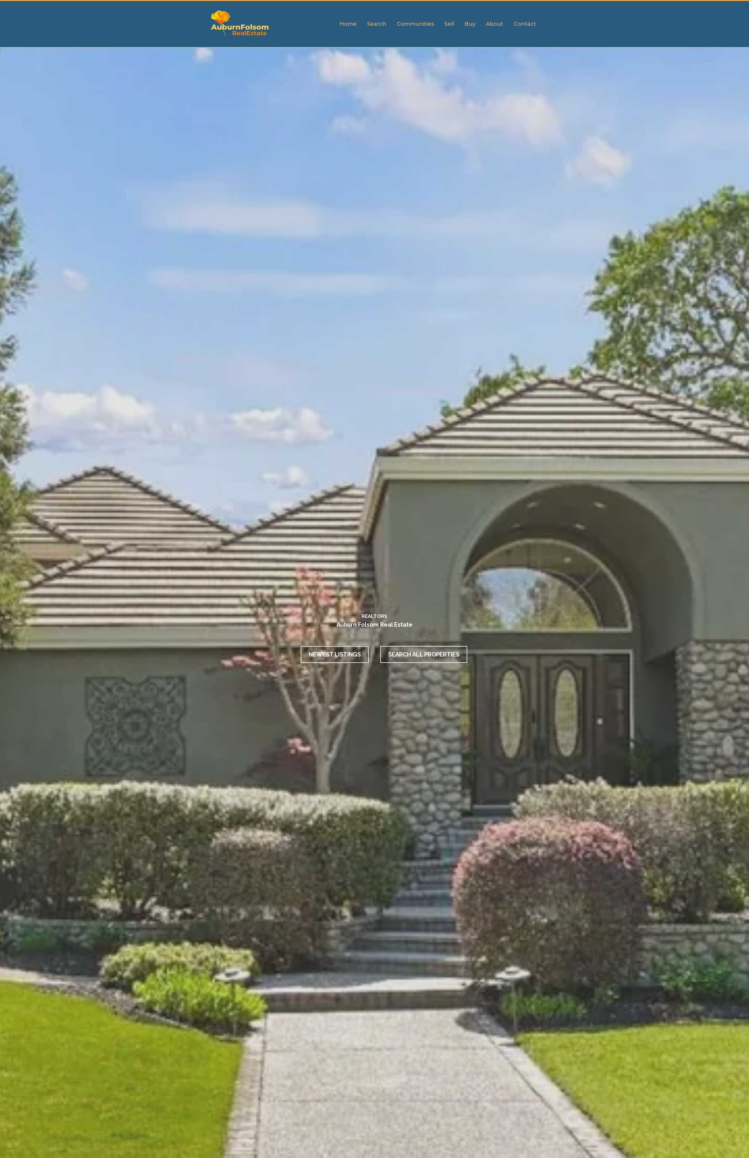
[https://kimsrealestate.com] (241, 24)
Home (348, 24)
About (494, 24)
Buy (470, 24)
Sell (449, 24)
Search (376, 24)
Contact (525, 24)
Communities (415, 24)
